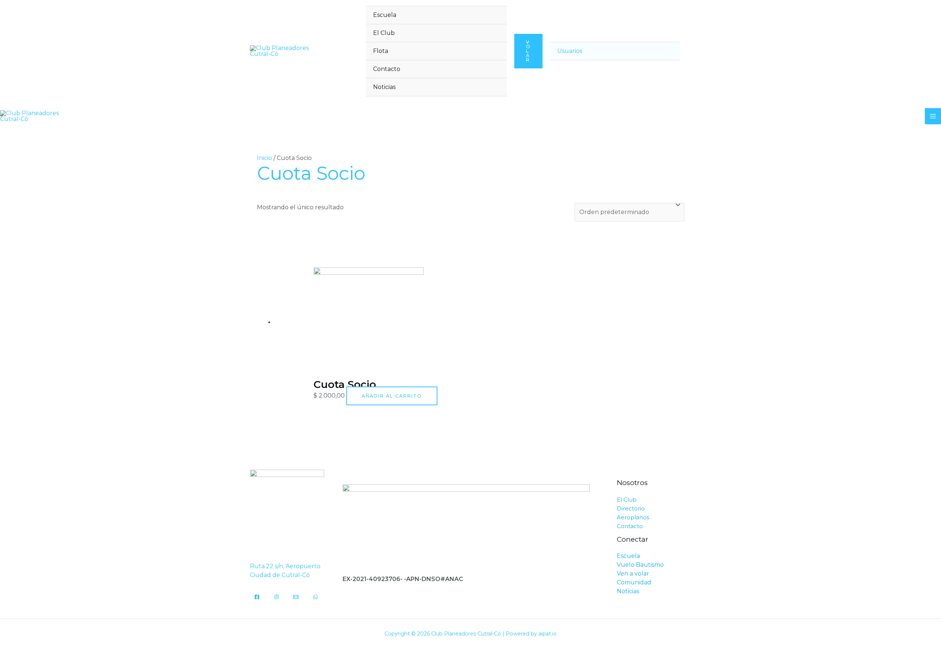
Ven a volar (633, 573)
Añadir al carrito (392, 396)
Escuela (384, 14)
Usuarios (569, 50)
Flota (380, 50)
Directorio (631, 508)
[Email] (296, 597)
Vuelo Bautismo (640, 564)
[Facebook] (257, 597)
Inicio (264, 157)
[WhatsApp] (315, 597)
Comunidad (634, 582)
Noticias (384, 86)
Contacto (386, 68)
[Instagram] (276, 597)
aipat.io (548, 633)
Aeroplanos (633, 517)
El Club (384, 32)
